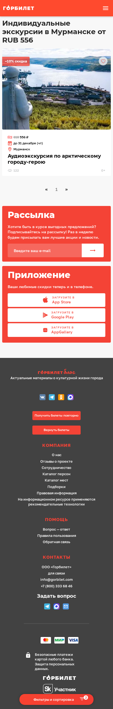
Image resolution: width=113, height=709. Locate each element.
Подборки (56, 487)
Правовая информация (57, 493)
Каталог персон (56, 474)
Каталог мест (56, 480)
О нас (56, 455)
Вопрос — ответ (56, 529)
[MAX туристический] (70, 398)
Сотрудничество (56, 468)
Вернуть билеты (56, 430)
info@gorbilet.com (56, 580)
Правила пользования (56, 536)
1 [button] (56, 189)
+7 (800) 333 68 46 (56, 586)
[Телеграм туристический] (52, 398)
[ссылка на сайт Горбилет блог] (56, 372)
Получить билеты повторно (56, 415)
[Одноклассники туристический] (61, 398)
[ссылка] (56, 89)
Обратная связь (56, 542)
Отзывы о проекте (56, 461)
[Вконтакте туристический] (42, 398)
